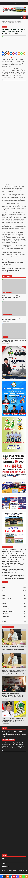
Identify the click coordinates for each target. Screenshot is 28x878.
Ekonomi (4, 593)
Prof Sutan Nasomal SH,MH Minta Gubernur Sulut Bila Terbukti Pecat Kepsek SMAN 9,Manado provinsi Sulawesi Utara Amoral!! (13, 577)
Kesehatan (6, 613)
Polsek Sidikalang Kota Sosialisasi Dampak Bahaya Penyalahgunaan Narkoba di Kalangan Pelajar (13, 269)
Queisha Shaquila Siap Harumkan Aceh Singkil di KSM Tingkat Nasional (14, 331)
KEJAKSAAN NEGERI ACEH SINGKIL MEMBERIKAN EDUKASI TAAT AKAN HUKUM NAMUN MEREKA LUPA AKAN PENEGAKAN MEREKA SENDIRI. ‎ (14, 684)
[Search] (21, 17)
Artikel (3, 587)
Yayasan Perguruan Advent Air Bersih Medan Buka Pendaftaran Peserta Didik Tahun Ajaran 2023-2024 (14, 262)
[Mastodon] (16, 53)
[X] (5, 53)
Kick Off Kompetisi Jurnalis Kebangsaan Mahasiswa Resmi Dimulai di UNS (14, 286)
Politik (3, 619)
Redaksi (4, 863)
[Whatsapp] (21, 53)
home (3, 858)
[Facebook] (3, 53)
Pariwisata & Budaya (7, 609)
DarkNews (21, 870)
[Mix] (19, 53)
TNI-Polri (4, 621)
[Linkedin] (11, 53)
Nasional (4, 292)
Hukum (3, 595)
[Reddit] (8, 53)
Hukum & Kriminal (6, 598)
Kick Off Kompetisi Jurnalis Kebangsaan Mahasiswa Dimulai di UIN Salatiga (14, 308)
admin (5, 33)
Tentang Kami (5, 866)
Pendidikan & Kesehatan (8, 611)
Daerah (3, 590)
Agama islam (5, 585)
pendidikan (4, 26)
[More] (24, 53)
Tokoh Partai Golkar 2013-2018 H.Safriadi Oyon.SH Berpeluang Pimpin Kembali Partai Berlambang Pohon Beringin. (13, 571)
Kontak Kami (5, 861)
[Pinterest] (13, 53)
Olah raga (4, 606)
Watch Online (24, 17)
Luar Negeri (5, 601)
